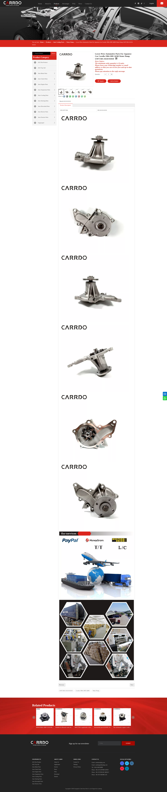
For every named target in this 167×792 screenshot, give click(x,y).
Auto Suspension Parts (44, 90)
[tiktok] (142, 3)
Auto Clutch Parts (42, 79)
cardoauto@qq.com (100, 762)
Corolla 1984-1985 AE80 (83, 690)
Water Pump (96, 690)
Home (40, 3)
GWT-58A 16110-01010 (66, 690)
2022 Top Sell (35, 764)
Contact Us (88, 3)
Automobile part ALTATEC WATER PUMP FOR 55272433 (103, 727)
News (80, 3)
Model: (61, 101)
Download (56, 774)
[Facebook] (136, 3)
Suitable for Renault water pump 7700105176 (64, 727)
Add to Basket (114, 81)
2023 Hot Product (36, 762)
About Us (48, 3)
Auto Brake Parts (42, 73)
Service (56, 767)
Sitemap (75, 764)
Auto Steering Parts (43, 101)
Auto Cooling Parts (43, 95)
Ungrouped (41, 122)
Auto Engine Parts (43, 84)
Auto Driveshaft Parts (44, 106)
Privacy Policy (77, 767)
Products (56, 3)
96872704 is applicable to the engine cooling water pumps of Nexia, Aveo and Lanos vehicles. (83, 727)
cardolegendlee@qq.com (101, 765)
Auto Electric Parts (43, 111)
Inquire (102, 81)
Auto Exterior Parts (43, 117)
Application (57, 764)
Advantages (65, 3)
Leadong (100, 788)
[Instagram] (139, 3)
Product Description (65, 105)
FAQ (73, 3)
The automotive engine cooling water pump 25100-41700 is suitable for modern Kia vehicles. (122, 727)
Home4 (56, 776)
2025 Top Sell (41, 68)
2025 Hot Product (43, 62)
